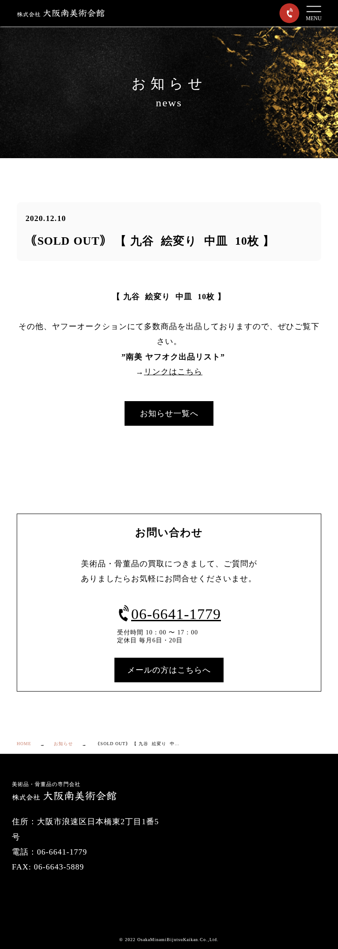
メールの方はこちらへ (169, 670)
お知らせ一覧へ (169, 413)
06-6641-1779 (176, 614)
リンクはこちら (173, 371)
